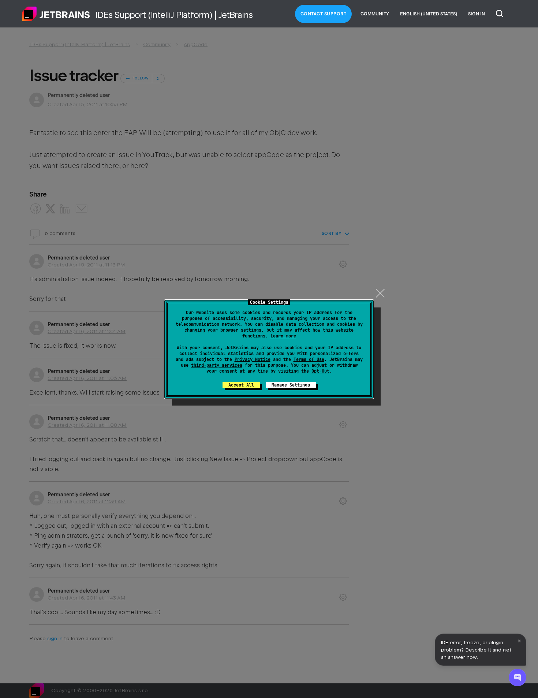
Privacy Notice (252, 359)
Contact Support (323, 13)
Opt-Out (320, 371)
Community (374, 13)
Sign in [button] (476, 13)
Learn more (283, 336)
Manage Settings (291, 385)
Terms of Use (309, 359)
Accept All (241, 385)
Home (56, 14)
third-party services (216, 365)
